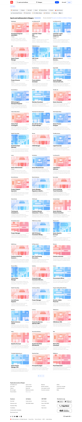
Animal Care (28, 13)
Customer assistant (45, 389)
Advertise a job (13, 403)
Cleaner (12, 388)
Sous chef (12, 386)
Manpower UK (56, 220)
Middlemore (55, 353)
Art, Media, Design (38, 13)
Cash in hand (28, 384)
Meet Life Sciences (35, 177)
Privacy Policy (31, 419)
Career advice (29, 401)
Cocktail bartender (61, 388)
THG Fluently (34, 198)
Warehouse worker (30, 389)
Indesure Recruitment (15, 111)
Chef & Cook (15, 10)
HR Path (33, 89)
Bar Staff (30, 10)
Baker (58, 389)
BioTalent (13, 309)
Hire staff (64, 2)
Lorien (12, 155)
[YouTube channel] (17, 416)
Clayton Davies (14, 198)
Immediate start (13, 384)
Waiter (58, 384)
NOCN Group (13, 244)
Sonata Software (14, 89)
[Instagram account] (12, 416)
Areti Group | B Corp (36, 287)
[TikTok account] (10, 416)
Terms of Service (38, 419)
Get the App (44, 401)
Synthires (34, 265)
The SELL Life (55, 89)
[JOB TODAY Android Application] (68, 401)
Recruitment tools (14, 412)
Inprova (54, 265)
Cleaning (55, 13)
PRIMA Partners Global (36, 220)
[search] (57, 2)
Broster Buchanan (14, 177)
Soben (12, 331)
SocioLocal (55, 46)
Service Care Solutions (36, 331)
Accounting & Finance (17, 13)
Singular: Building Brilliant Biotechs (59, 287)
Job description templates (15, 410)
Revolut (33, 133)
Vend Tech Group (35, 67)
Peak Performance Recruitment (38, 111)
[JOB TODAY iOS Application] (60, 401)
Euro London (55, 177)
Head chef (28, 388)
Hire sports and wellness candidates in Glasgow (62, 17)
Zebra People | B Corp (57, 111)
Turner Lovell (13, 67)
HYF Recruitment (35, 244)
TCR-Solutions (56, 309)
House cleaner (13, 391)
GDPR (43, 419)
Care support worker (45, 388)
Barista (51, 10)
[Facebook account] (14, 416)
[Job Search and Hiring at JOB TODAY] (11, 2)
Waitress (43, 384)
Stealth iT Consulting (15, 133)
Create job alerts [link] (38, 17)
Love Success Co (56, 155)
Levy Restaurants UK (36, 21)
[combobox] (26, 2)
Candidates (12, 407)
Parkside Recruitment (15, 220)
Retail (36, 10)
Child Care (47, 13)
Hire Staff (12, 401)
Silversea (55, 244)
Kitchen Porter (44, 10)
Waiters (23, 10)
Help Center (44, 407)
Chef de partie (29, 386)
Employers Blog (13, 405)
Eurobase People (56, 198)
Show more (28, 391)
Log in (69, 2)
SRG (12, 46)
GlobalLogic (13, 21)
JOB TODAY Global (30, 403)
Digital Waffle (55, 67)
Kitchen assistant (44, 386)
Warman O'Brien (14, 265)
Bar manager (13, 389)
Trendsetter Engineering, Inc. (16, 353)
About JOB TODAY (45, 403)
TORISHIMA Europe (36, 46)
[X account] (19, 416)
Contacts (43, 405)
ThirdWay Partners (56, 133)
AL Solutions (34, 155)
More (60, 13)
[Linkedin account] (21, 416)
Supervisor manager (61, 386)
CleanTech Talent (35, 353)
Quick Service (59, 10)
